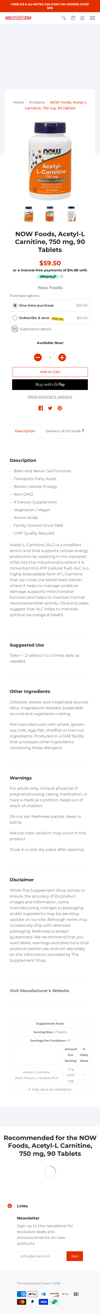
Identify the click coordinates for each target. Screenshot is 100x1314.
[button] (63, 18)
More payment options (50, 396)
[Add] (62, 357)
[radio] (15, 305)
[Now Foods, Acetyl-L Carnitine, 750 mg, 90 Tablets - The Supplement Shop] (50, 161)
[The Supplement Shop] (18, 18)
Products (37, 102)
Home (18, 102)
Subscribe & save (41, 318)
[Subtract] (38, 357)
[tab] (25, 431)
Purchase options (24, 296)
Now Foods (50, 287)
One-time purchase (36, 305)
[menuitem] (63, 18)
